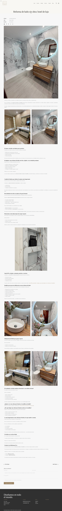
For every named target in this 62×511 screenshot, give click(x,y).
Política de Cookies (6, 503)
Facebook (36, 503)
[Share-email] (8, 24)
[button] (10, 24)
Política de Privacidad (7, 502)
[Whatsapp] (12, 24)
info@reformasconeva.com (26, 501)
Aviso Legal (5, 501)
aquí (9, 171)
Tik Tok (36, 502)
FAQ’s (5, 504)
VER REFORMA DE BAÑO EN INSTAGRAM (27, 405)
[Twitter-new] (4, 24)
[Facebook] (6, 24)
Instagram (36, 501)
